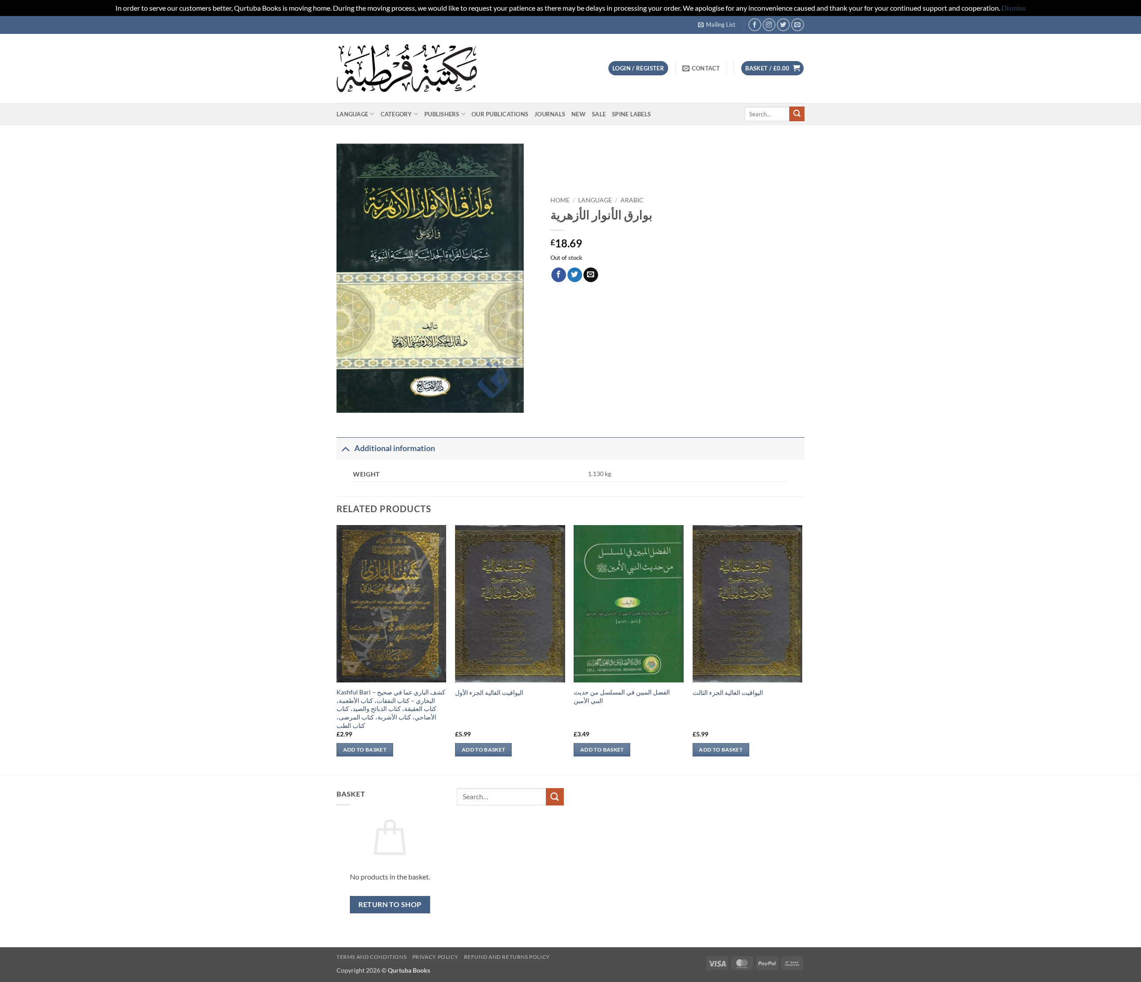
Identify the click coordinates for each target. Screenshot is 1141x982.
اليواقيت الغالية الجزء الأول (489, 692)
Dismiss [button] (1013, 8)
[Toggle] (345, 448)
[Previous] (337, 648)
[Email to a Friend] (590, 275)
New (578, 114)
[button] (716, 24)
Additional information (394, 448)
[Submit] (796, 114)
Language (352, 114)
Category (396, 114)
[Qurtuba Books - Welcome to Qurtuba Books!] (407, 68)
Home (560, 200)
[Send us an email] (797, 24)
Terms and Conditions (371, 956)
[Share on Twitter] (574, 275)
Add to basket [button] (365, 749)
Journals (549, 114)
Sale (599, 114)
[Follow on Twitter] (783, 24)
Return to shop (390, 904)
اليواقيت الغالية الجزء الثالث (728, 692)
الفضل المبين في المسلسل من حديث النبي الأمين (622, 696)
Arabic (632, 200)
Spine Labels (631, 114)
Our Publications (500, 114)
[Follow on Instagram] (769, 24)
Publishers (442, 114)
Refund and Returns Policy (507, 956)
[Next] (802, 648)
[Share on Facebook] (558, 275)
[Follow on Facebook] (754, 24)
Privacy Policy (435, 956)
